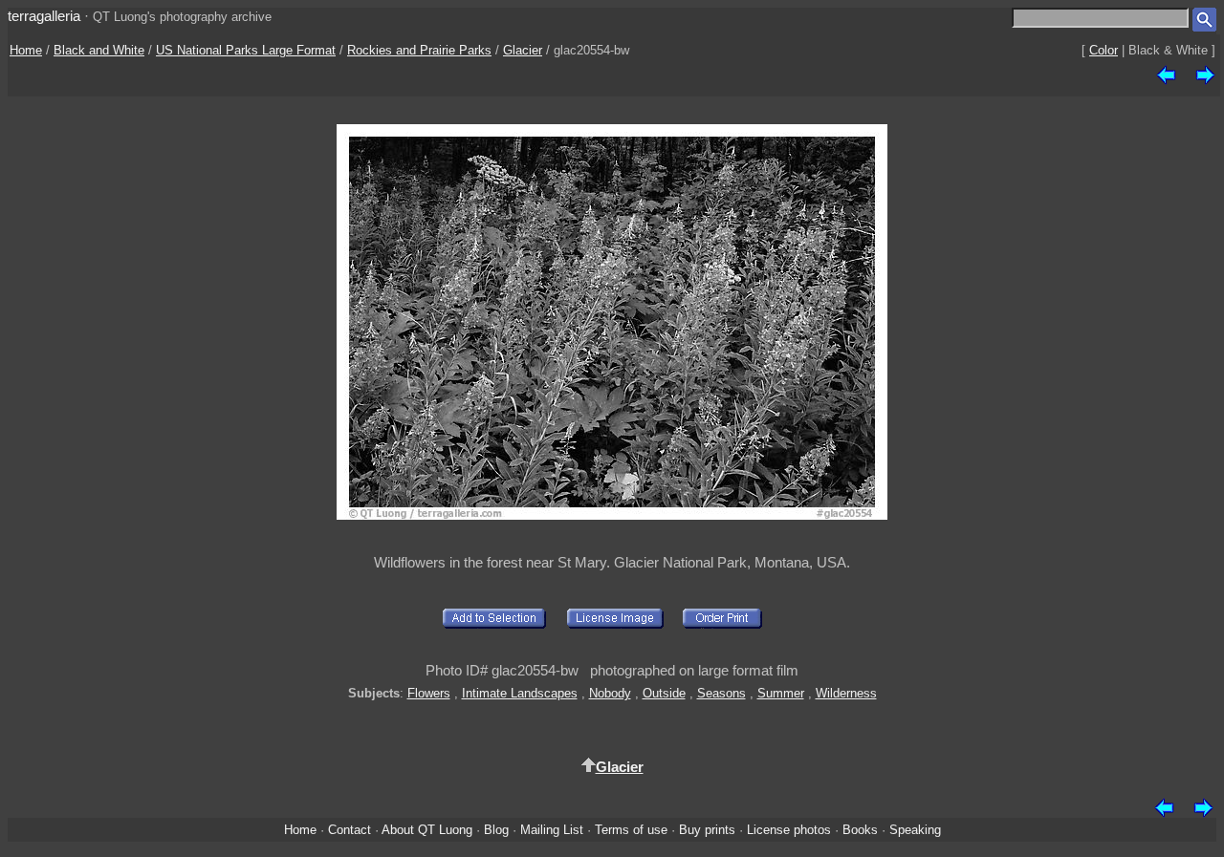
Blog (496, 830)
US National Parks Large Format (246, 50)
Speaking (915, 830)
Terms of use (631, 830)
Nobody (610, 693)
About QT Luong (427, 830)
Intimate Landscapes (520, 693)
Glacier (522, 50)
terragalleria (44, 16)
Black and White (99, 50)
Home (26, 50)
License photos (789, 830)
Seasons (721, 693)
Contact (349, 830)
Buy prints (707, 830)
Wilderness (846, 693)
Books (860, 830)
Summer (780, 693)
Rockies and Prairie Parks (419, 50)
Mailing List (551, 830)
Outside (664, 693)
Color (1103, 50)
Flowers (428, 693)
